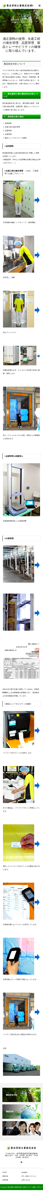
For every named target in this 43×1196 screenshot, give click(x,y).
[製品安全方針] (21, 1101)
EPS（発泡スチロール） (29, 1176)
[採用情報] (21, 1134)
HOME (4, 1172)
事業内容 (5, 1176)
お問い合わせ (26, 1180)
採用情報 (5, 1180)
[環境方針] (21, 1118)
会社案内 (24, 1172)
